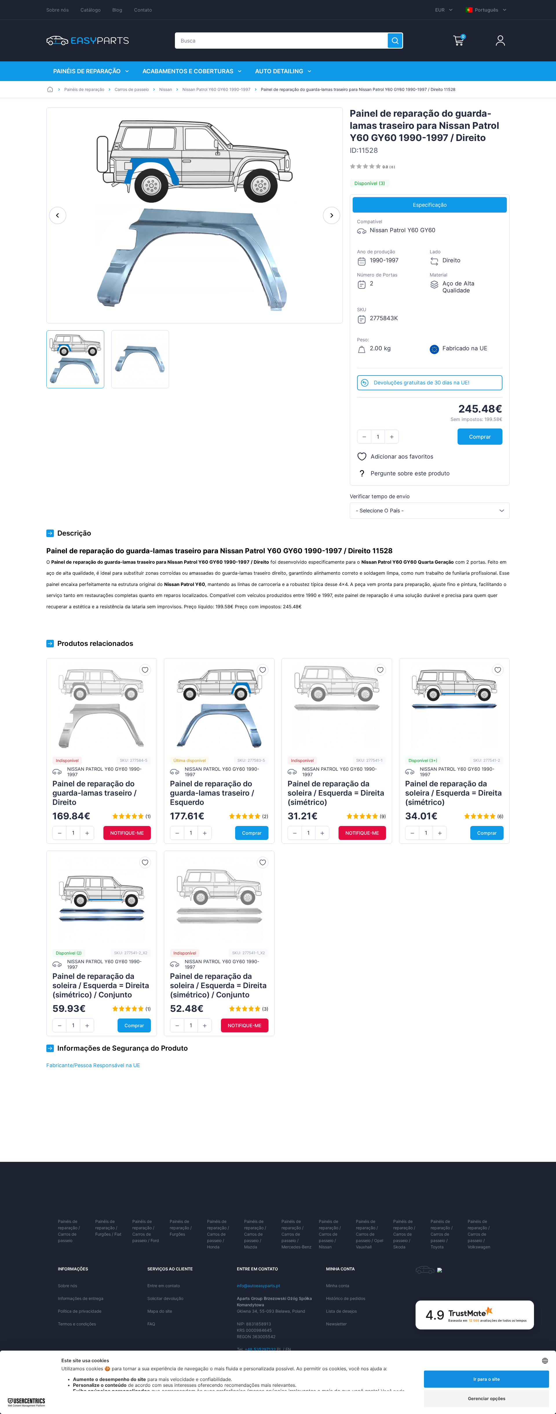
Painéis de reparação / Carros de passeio (69, 1231)
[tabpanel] (429, 294)
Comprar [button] (480, 437)
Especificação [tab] (430, 205)
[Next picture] (331, 215)
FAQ (151, 1323)
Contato (143, 10)
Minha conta (337, 1285)
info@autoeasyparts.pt (258, 1285)
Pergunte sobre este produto (410, 473)
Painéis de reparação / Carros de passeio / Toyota (442, 1234)
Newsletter (336, 1323)
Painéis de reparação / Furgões (181, 1228)
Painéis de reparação (87, 71)
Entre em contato (163, 1285)
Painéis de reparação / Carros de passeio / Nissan (330, 1234)
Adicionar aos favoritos (402, 456)
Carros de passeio (132, 89)
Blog (117, 10)
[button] (364, 437)
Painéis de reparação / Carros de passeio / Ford (145, 1231)
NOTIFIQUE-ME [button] (127, 833)
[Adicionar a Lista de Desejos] (145, 670)
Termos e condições (77, 1323)
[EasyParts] (87, 40)
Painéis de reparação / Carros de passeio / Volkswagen (479, 1234)
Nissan (165, 89)
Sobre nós (57, 10)
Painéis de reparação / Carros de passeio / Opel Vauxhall (369, 1234)
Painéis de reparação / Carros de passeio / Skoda (404, 1234)
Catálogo (91, 10)
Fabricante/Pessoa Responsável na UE (93, 1065)
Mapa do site (159, 1311)
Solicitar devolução (165, 1298)
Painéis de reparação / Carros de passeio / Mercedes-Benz (296, 1234)
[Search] (395, 40)
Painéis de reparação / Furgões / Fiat (108, 1228)
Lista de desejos (341, 1311)
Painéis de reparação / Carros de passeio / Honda (218, 1234)
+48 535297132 (260, 1349)
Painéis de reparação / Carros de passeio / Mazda (255, 1234)
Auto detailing (279, 71)
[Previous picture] (57, 215)
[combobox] (430, 511)
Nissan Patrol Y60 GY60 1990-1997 (216, 89)
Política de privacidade (79, 1311)
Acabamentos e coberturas (187, 71)
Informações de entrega (80, 1298)
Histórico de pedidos (345, 1298)
